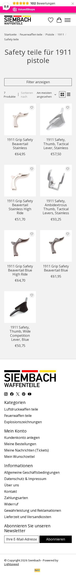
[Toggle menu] (67, 20)
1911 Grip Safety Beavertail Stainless (20, 143)
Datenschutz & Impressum (25, 478)
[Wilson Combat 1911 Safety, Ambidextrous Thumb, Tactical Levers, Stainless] (56, 180)
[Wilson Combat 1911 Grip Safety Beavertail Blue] (56, 246)
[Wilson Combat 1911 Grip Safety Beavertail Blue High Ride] (20, 246)
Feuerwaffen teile (31, 34)
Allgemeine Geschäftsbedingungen (32, 472)
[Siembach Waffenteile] (17, 20)
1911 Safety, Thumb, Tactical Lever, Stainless (56, 143)
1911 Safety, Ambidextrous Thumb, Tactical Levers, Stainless (56, 207)
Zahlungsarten (16, 497)
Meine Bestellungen (20, 444)
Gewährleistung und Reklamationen (32, 510)
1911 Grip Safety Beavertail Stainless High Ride (20, 207)
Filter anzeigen (38, 82)
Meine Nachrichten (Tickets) (26, 450)
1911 (60, 34)
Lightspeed (11, 564)
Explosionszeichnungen (23, 422)
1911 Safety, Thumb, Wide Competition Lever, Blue (20, 333)
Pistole (50, 34)
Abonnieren (55, 539)
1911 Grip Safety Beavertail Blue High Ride (20, 270)
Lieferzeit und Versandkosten (27, 516)
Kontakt (10, 491)
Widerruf (11, 504)
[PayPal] (37, 571)
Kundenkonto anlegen (22, 437)
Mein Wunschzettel (19, 456)
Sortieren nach (27, 94)
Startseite (10, 34)
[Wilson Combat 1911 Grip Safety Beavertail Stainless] (20, 119)
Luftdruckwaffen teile (21, 409)
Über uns (11, 485)
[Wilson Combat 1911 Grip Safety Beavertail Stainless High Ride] (20, 180)
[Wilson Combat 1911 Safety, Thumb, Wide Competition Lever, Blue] (20, 307)
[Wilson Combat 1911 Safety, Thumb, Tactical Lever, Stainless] (56, 119)
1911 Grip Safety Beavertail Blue (56, 268)
